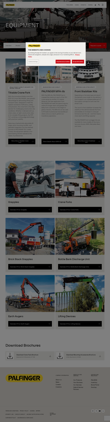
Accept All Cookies (78, 61)
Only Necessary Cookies (63, 61)
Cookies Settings (33, 61)
